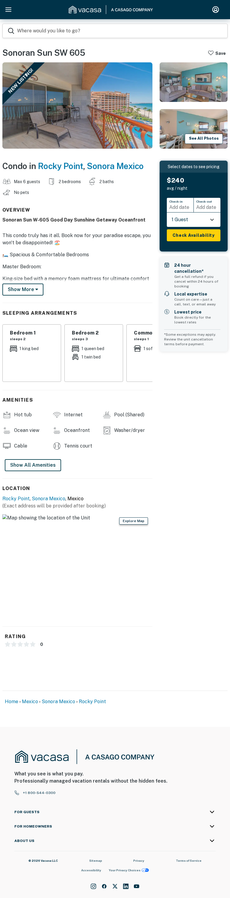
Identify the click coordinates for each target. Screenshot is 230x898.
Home (11, 701)
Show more (21, 289)
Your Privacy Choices (124, 870)
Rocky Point (60, 166)
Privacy (138, 860)
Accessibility (91, 870)
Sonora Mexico (115, 166)
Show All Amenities (33, 465)
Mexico (30, 701)
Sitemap (95, 860)
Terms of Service (189, 860)
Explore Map (133, 521)
